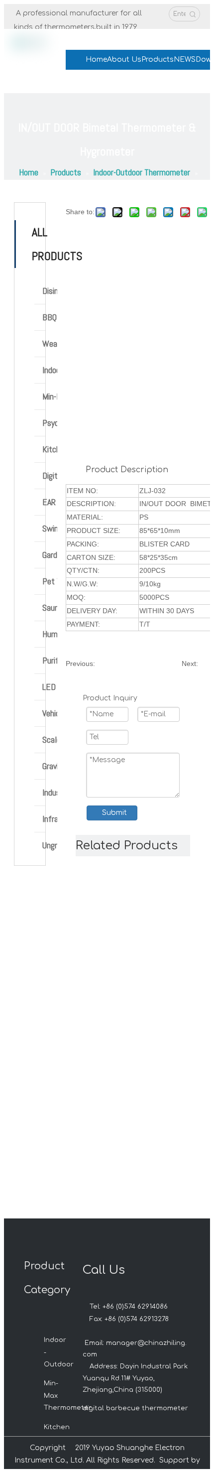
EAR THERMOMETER (49, 502)
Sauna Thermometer (49, 607)
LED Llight (49, 686)
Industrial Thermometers (49, 792)
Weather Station (49, 343)
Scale (49, 739)
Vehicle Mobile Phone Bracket (49, 713)
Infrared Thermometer (49, 818)
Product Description (127, 469)
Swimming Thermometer (49, 528)
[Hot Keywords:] (193, 14)
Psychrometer (49, 422)
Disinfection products (49, 290)
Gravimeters (49, 766)
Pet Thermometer (49, 581)
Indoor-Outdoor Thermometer (49, 370)
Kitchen (57, 1427)
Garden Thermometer (49, 554)
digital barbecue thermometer (135, 1408)
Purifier (49, 660)
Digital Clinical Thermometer (49, 475)
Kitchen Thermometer (49, 449)
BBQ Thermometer (49, 317)
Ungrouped (49, 845)
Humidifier (49, 634)
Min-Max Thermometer (49, 396)
